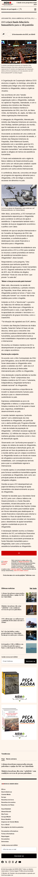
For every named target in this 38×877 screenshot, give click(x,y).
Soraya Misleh (6, 816)
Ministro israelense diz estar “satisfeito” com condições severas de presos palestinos (11, 607)
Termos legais (14, 871)
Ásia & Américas (18, 18)
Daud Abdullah (6, 809)
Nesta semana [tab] (11, 759)
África (3, 789)
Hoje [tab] (3, 759)
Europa (3, 797)
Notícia (27, 18)
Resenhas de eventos (8, 802)
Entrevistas (5, 841)
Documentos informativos (9, 831)
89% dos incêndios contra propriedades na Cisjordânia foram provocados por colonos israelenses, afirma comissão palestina (12, 633)
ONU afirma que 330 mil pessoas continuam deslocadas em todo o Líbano (12, 620)
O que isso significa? (16, 569)
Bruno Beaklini (6, 819)
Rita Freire (4, 814)
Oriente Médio (6, 794)
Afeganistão (6, 18)
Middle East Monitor (24, 561)
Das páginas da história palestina (12, 827)
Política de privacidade (26, 871)
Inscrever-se (30, 661)
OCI (32, 18)
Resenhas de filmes (7, 805)
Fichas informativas (7, 833)
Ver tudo (33, 588)
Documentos (5, 839)
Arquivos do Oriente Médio (10, 822)
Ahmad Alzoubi (6, 811)
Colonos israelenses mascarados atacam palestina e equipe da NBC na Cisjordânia (12, 595)
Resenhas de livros (7, 799)
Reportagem (5, 836)
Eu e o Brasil (5, 824)
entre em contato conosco (21, 570)
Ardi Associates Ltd (7, 875)
